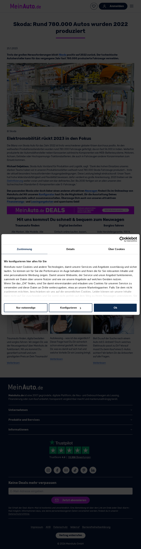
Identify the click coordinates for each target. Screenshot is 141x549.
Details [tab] (70, 249)
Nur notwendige (25, 307)
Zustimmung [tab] (24, 249)
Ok (115, 307)
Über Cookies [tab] (116, 249)
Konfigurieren (68, 307)
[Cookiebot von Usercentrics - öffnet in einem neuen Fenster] (122, 239)
